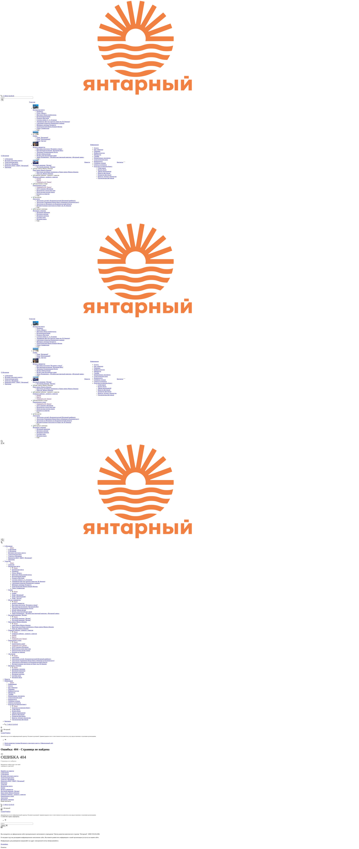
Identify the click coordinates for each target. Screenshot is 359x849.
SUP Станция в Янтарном (45, 189)
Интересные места (39, 110)
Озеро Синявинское (43, 128)
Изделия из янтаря (42, 214)
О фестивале (102, 168)
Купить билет (102, 170)
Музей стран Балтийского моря (46, 155)
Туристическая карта (11, 162)
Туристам (32, 102)
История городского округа (13, 160)
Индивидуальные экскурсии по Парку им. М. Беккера (54, 205)
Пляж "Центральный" (44, 139)
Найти (3, 825)
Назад (12, 548)
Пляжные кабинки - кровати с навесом (45, 177)
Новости (87, 162)
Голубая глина (41, 217)
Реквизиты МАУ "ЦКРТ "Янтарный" (17, 165)
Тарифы (96, 156)
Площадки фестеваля (104, 175)
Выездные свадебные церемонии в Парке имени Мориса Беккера (57, 172)
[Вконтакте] (5, 740)
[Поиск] (2, 540)
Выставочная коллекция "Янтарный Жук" (50, 150)
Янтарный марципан (43, 212)
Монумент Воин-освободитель (46, 115)
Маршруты (97, 154)
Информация (94, 145)
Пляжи (35, 136)
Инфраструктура (99, 153)
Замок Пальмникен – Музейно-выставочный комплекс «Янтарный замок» (60, 157)
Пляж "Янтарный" (42, 137)
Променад (40, 111)
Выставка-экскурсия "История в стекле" (49, 149)
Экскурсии (36, 199)
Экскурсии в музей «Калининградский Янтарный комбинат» (56, 200)
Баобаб (39, 178)
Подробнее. (4, 844)
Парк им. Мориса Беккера (45, 173)
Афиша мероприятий (104, 171)
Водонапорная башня (43, 116)
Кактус (39, 180)
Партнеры (8, 167)
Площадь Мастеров (43, 118)
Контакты (120, 162)
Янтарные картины (43, 216)
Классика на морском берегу (103, 166)
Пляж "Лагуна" (41, 141)
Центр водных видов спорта (46, 192)
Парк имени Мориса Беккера (42, 170)
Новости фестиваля (104, 173)
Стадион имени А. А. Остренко (47, 120)
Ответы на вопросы (100, 165)
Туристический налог (101, 159)
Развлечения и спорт (39, 185)
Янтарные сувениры (39, 210)
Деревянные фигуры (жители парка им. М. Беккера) (53, 121)
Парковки (97, 151)
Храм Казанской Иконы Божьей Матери (49, 126)
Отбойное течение (100, 163)
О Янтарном (5, 155)
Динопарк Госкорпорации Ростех (47, 152)
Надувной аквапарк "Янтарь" (42, 165)
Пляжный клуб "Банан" (44, 182)
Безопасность (98, 161)
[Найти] (2, 100)
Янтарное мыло (42, 219)
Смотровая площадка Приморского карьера (50, 123)
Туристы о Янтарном (11, 164)
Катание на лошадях (43, 194)
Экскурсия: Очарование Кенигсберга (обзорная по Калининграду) (58, 202)
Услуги (96, 148)
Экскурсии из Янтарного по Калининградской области (54, 204)
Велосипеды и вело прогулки (46, 190)
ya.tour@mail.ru (5, 733)
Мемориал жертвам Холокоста (46, 125)
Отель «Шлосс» (42, 113)
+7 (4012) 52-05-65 (8, 96)
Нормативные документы (102, 158)
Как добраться (98, 149)
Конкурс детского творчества (107, 176)
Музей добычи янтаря (43, 154)
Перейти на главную (7, 771)
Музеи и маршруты (39, 147)
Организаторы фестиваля (106, 178)
